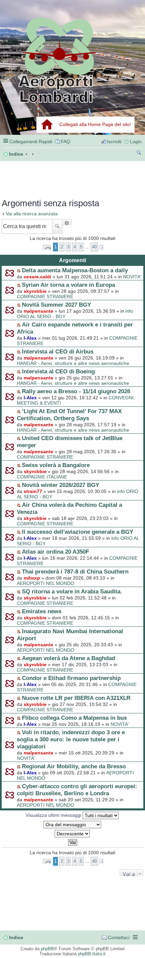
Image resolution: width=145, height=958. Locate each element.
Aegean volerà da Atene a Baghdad (68, 658)
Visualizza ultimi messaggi (54, 815)
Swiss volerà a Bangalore (56, 465)
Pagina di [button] (47, 247)
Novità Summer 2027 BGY (56, 304)
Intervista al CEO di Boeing (58, 371)
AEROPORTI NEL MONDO (45, 583)
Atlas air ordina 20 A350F (55, 551)
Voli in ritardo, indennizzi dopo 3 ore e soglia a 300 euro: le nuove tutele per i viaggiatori (71, 739)
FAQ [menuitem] (65, 141)
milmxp (32, 578)
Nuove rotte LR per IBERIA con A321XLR (76, 697)
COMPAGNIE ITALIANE (42, 477)
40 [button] (94, 246)
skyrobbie (35, 291)
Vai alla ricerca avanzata (32, 213)
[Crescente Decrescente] (72, 833)
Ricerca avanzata (66, 222)
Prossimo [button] (101, 247)
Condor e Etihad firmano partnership (71, 678)
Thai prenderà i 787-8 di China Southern (75, 571)
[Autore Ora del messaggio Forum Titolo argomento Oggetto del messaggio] (72, 824)
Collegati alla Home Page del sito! (95, 124)
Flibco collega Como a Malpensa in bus (74, 717)
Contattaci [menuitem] (118, 937)
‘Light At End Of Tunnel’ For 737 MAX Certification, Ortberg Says (69, 415)
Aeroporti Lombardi (72, 60)
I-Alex (30, 338)
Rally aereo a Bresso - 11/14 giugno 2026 (76, 391)
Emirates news (41, 611)
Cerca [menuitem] (139, 153)
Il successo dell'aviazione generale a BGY (77, 531)
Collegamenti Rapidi (30, 141)
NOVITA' (132, 276)
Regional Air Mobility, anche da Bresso (74, 766)
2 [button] (62, 246)
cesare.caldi (37, 276)
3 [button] (68, 246)
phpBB (47, 948)
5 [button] (81, 246)
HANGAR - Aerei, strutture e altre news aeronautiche (73, 363)
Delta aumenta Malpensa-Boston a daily (75, 270)
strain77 (33, 491)
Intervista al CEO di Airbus (57, 351)
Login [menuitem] (136, 141)
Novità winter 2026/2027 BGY (60, 485)
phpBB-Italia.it (92, 953)
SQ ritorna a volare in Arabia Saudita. (72, 591)
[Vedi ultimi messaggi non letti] (19, 270)
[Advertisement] (36, 177)
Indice (16, 937)
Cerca (57, 226)
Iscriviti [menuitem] (114, 141)
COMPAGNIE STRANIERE (45, 296)
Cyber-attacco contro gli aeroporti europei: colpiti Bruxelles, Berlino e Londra (77, 790)
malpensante (38, 311)
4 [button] (75, 246)
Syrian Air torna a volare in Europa (68, 284)
